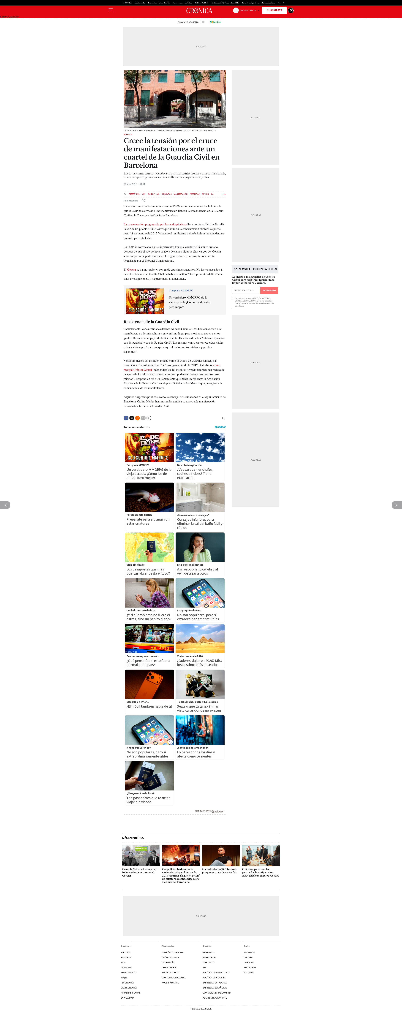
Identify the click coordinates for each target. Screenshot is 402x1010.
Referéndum (134, 194)
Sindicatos (167, 194)
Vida (123, 962)
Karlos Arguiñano (268, 3)
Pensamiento (128, 972)
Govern (205, 194)
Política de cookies (214, 977)
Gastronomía (129, 987)
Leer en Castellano (9, 16)
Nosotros (209, 952)
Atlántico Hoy (170, 972)
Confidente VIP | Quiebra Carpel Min (225, 3)
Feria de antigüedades (250, 3)
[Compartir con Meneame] (137, 418)
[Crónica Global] (201, 10)
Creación (126, 967)
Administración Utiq (215, 997)
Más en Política (133, 838)
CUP (144, 194)
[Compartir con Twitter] (131, 418)
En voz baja (127, 997)
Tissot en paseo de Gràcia (182, 3)
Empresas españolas (215, 987)
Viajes (124, 977)
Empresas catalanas (215, 982)
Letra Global (169, 967)
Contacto (209, 962)
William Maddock (201, 3)
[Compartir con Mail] (143, 418)
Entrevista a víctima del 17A (158, 3)
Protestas (195, 194)
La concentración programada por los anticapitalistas (155, 224)
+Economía (127, 982)
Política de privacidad (216, 972)
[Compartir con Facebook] (126, 418)
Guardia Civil (154, 194)
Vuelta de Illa (140, 3)
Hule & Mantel (170, 982)
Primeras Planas (130, 992)
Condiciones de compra (217, 992)
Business (126, 957)
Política (128, 134)
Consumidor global (174, 977)
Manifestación (180, 194)
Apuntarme (269, 290)
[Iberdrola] (215, 22)
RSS (204, 967)
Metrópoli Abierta (173, 952)
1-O (212, 194)
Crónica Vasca (170, 957)
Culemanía (168, 962)
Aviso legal (209, 957)
